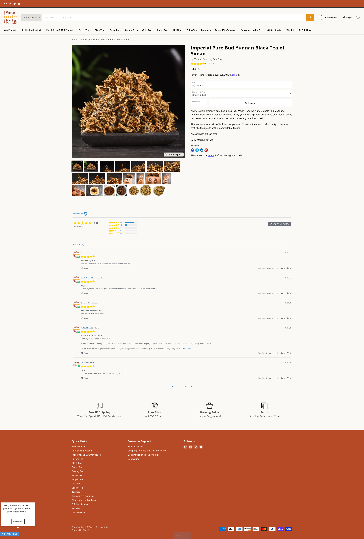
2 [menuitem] (182, 386)
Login (348, 17)
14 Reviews (209, 63)
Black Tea (99, 30)
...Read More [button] (186, 348)
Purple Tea (162, 30)
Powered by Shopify (81, 530)
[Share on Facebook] (192, 150)
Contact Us (133, 459)
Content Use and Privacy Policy (143, 454)
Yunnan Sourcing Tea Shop (208, 59)
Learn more (18, 521)
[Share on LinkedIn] (201, 150)
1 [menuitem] (178, 386)
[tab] (78, 245)
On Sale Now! (305, 30)
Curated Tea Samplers (225, 30)
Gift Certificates (274, 30)
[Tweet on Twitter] (197, 150)
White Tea (147, 30)
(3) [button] (121, 225)
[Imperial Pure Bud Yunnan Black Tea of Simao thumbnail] (77, 166)
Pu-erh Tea (83, 30)
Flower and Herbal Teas (251, 30)
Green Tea (115, 30)
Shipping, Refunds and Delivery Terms (147, 450)
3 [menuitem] (185, 386)
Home (75, 39)
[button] (279, 224)
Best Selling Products (31, 30)
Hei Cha (177, 30)
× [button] (34, 500)
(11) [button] (121, 222)
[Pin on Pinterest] (206, 150)
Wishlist (290, 30)
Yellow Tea (192, 30)
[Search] (310, 17)
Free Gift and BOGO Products (60, 30)
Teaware (205, 30)
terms (211, 155)
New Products (10, 30)
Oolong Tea (130, 30)
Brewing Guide (135, 446)
